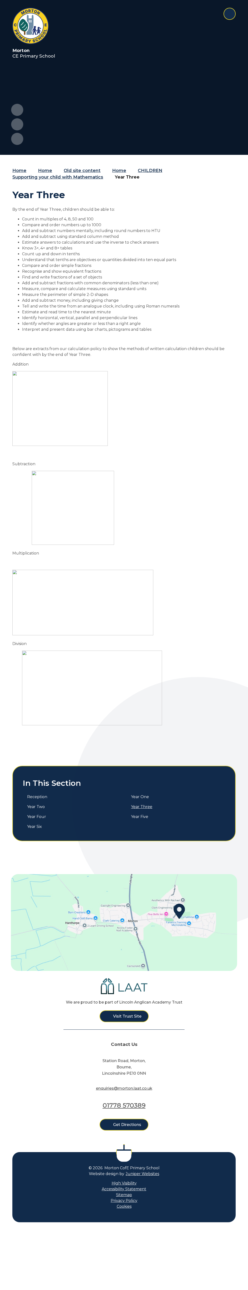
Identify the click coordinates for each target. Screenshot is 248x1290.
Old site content (82, 170)
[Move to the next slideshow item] (17, 124)
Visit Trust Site (127, 1016)
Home (19, 170)
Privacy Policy (124, 1200)
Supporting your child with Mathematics (57, 177)
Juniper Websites (142, 1173)
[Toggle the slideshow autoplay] (17, 139)
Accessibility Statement (124, 1189)
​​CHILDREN (150, 170)
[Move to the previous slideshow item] (17, 110)
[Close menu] (230, 14)
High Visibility (124, 1183)
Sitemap (124, 1194)
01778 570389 (124, 1105)
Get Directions (127, 1124)
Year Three (127, 177)
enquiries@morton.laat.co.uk (124, 1088)
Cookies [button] (124, 1206)
